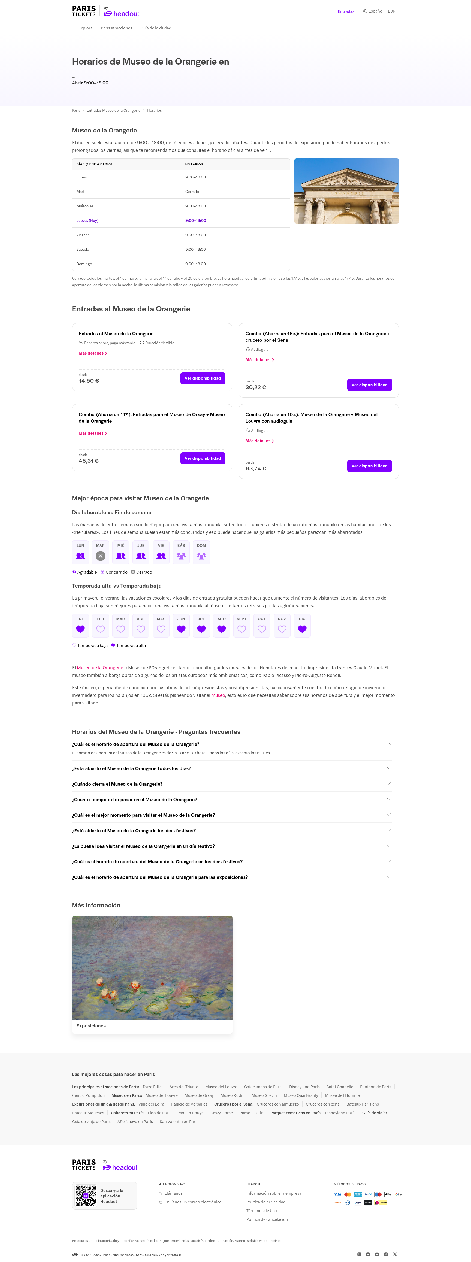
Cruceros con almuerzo (278, 1104)
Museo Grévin (264, 1095)
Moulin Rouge (191, 1112)
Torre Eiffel (153, 1086)
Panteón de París (375, 1086)
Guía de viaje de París (91, 1121)
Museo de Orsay (199, 1095)
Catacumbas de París (263, 1086)
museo (218, 695)
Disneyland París (304, 1086)
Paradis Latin (252, 1112)
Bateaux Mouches (88, 1112)
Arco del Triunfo (184, 1086)
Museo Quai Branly (301, 1095)
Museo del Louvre (221, 1086)
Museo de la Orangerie (100, 667)
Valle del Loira (151, 1104)
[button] (232, 744)
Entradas (346, 11)
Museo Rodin (233, 1095)
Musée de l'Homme (342, 1095)
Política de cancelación (267, 1219)
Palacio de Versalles (189, 1104)
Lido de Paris (159, 1112)
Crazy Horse (221, 1112)
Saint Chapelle (340, 1086)
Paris (76, 110)
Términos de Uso (261, 1210)
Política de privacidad (266, 1202)
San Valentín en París (179, 1121)
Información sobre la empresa (273, 1193)
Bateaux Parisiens (362, 1104)
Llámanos (174, 1193)
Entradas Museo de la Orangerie (114, 110)
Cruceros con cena (323, 1104)
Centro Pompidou (88, 1095)
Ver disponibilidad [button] (203, 378)
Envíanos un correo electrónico (193, 1202)
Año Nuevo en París (135, 1121)
